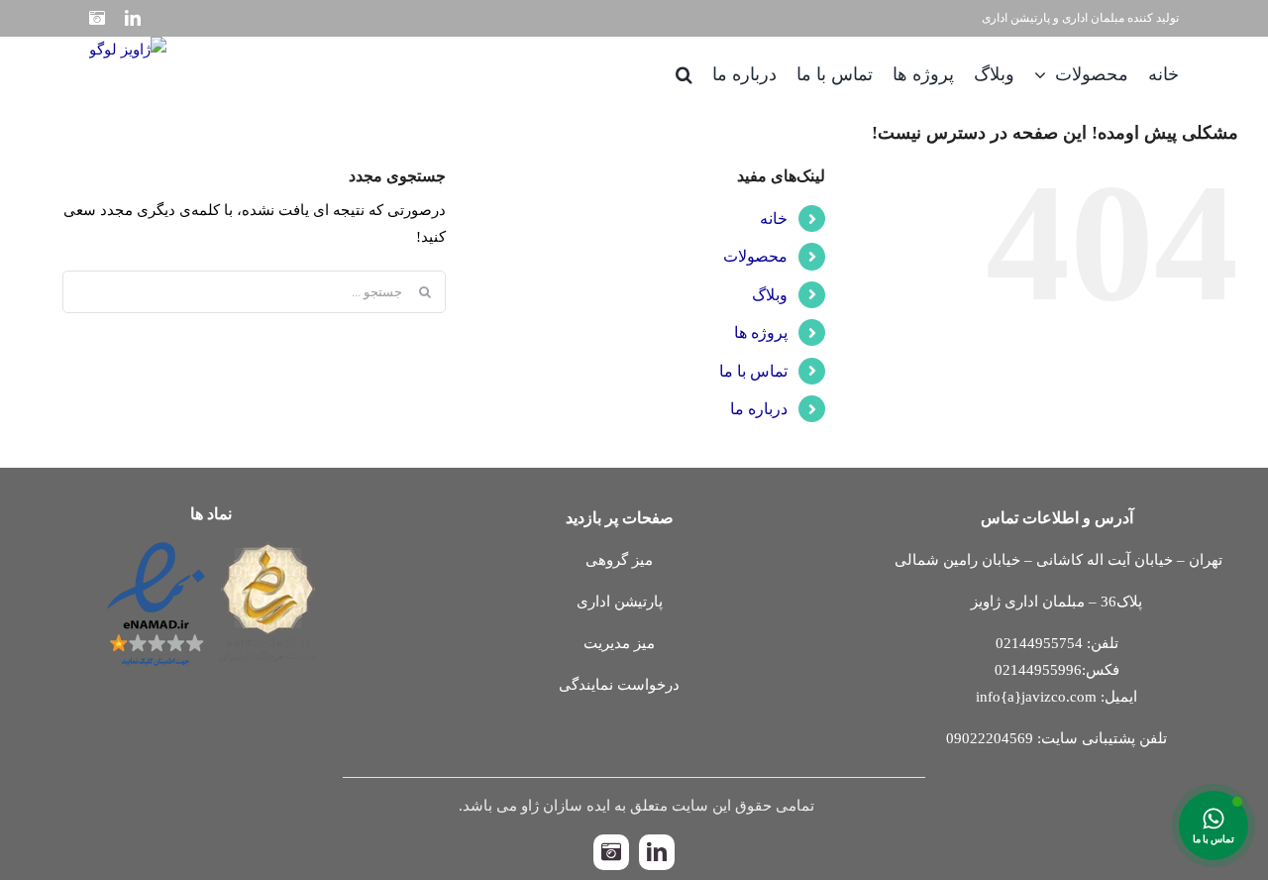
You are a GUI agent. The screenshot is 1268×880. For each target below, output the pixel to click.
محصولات (755, 256)
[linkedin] (657, 852)
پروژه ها (761, 332)
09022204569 (989, 738)
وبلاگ (770, 294)
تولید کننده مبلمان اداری (1120, 18)
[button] (684, 74)
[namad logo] (211, 542)
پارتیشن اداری (1016, 18)
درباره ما (759, 408)
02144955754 (1039, 643)
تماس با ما (753, 371)
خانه (774, 218)
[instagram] (611, 852)
